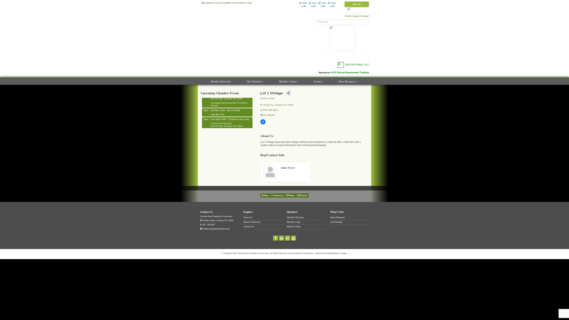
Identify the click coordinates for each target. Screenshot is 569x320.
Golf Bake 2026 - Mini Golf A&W (225, 107)
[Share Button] (288, 93)
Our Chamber (254, 81)
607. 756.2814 (208, 225)
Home (348, 16)
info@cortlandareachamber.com (216, 229)
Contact (365, 16)
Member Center (287, 81)
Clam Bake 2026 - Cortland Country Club (230, 116)
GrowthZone (308, 253)
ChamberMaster (332, 253)
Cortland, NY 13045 (218, 220)
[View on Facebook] (263, 124)
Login (356, 16)
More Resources (347, 81)
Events (317, 81)
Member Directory (221, 81)
